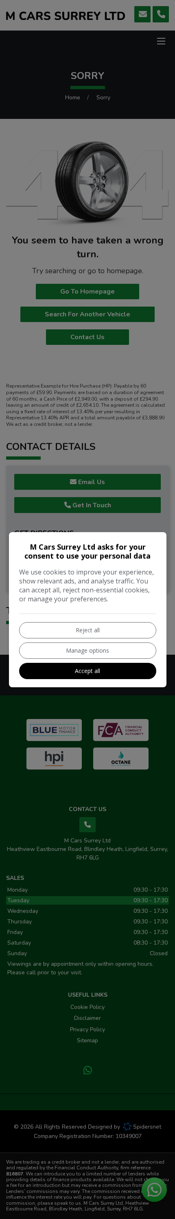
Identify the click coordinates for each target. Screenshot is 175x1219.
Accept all (87, 671)
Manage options (87, 650)
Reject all (88, 630)
